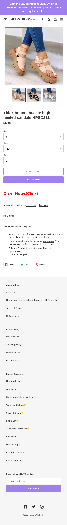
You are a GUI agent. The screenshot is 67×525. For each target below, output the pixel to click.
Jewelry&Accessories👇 (18, 428)
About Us (10, 292)
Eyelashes (11, 436)
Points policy (12, 336)
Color (5, 143)
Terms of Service (14, 308)
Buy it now (33, 180)
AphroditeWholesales (19, 19)
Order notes (12, 360)
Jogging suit (12, 389)
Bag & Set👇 (12, 421)
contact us (31, 205)
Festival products (14, 460)
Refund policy (13, 316)
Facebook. (43, 205)
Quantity (6, 155)
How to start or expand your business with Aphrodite (31, 300)
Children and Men (15, 452)
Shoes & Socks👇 (15, 413)
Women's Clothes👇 (16, 405)
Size (5, 131)
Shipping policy (13, 344)
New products (13, 381)
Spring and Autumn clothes (19, 397)
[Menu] (61, 19)
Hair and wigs (13, 444)
